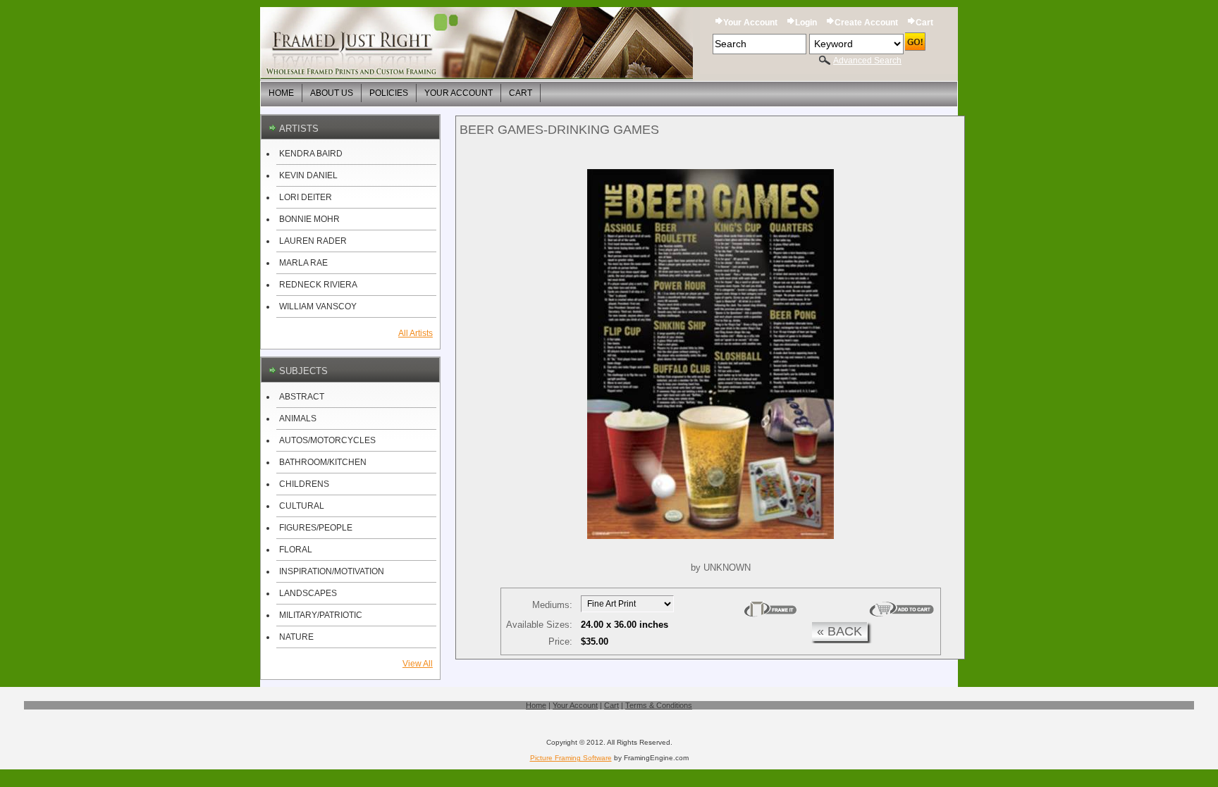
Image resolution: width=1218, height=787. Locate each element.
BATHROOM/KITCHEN (323, 462)
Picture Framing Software (571, 758)
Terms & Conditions (658, 705)
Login (806, 22)
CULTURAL (301, 506)
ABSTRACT (301, 397)
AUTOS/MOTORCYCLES (327, 440)
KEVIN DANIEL (308, 175)
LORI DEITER (305, 197)
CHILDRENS (304, 484)
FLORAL (295, 549)
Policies (388, 93)
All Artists (415, 333)
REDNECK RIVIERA (318, 285)
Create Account (866, 22)
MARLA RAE (303, 263)
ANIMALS (297, 418)
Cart (924, 22)
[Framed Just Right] (476, 44)
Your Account (750, 22)
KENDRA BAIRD (311, 154)
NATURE (296, 637)
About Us (331, 93)
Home (281, 93)
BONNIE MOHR (309, 219)
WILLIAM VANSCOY (318, 306)
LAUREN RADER (313, 241)
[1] (770, 609)
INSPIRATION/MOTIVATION (331, 571)
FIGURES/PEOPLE (315, 528)
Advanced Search (867, 61)
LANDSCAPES (308, 593)
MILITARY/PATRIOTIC (320, 615)
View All (417, 664)
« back (839, 631)
